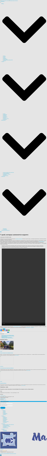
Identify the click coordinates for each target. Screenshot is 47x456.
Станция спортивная (6, 173)
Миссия (4, 410)
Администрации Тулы (16, 326)
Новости (1, 351)
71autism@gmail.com (3, 399)
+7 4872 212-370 (2, 395)
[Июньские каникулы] (7, 379)
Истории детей (5, 59)
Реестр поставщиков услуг (6, 230)
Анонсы (4, 113)
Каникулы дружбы (5, 175)
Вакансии (3, 429)
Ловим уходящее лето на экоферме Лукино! (8, 335)
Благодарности (5, 419)
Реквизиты (4, 58)
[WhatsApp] (9, 330)
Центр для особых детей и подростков (8, 172)
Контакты (4, 60)
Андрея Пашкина (41, 241)
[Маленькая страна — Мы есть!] (9, 0)
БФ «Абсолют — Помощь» (30, 327)
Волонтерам (5, 228)
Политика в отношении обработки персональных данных (8, 453)
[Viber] (7, 330)
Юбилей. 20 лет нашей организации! (7, 337)
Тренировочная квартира (6, 426)
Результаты (4, 116)
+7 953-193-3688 (2, 398)
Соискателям (5, 229)
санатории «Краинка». (18, 238)
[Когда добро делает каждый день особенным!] (7, 364)
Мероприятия (5, 114)
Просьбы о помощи (6, 118)
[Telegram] (5, 330)
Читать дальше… (17, 355)
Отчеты (4, 57)
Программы (4, 115)
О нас (2, 409)
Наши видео (5, 119)
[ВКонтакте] (1, 330)
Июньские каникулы (4, 336)
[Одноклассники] (3, 330)
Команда (4, 56)
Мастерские (5, 174)
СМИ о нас (4, 117)
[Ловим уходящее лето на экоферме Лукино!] (7, 349)
